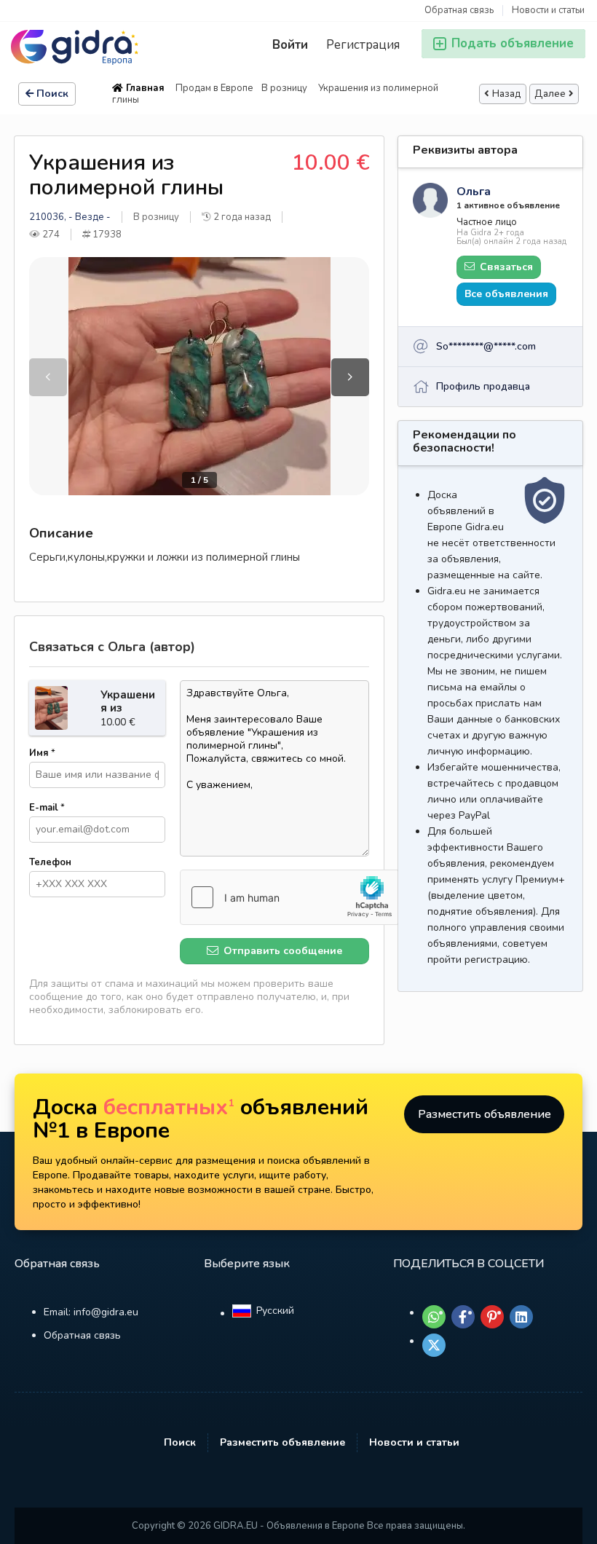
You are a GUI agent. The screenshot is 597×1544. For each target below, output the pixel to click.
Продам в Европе (214, 88)
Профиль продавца (483, 386)
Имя (42, 753)
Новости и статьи (548, 10)
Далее (550, 94)
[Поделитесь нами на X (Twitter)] (434, 1345)
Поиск (52, 94)
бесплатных (168, 1107)
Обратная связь (459, 10)
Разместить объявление (484, 1114)
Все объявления (506, 294)
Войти (290, 44)
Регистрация (363, 44)
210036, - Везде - (70, 217)
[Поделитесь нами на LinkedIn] (521, 1316)
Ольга (473, 192)
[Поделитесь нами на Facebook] (463, 1316)
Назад (506, 94)
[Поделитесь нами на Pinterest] (492, 1316)
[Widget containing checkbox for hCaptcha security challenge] (290, 897)
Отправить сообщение (281, 951)
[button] (350, 377)
